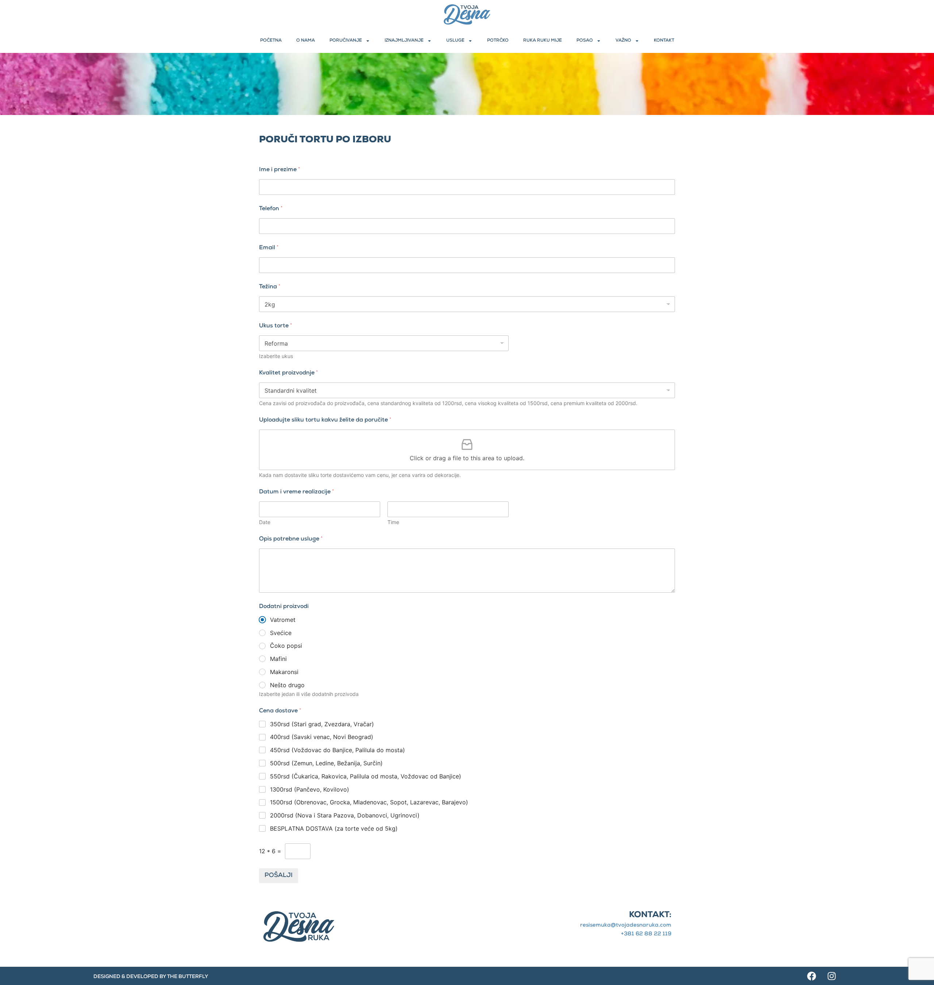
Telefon (271, 209)
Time (393, 522)
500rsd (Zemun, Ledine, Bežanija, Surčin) (326, 763)
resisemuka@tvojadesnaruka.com (625, 925)
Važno (623, 41)
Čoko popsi (286, 645)
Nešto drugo (287, 685)
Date (264, 522)
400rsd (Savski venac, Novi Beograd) (321, 736)
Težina (270, 287)
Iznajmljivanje (404, 41)
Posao (584, 41)
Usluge (455, 41)
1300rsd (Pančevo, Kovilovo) (309, 789)
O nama (305, 41)
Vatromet (283, 619)
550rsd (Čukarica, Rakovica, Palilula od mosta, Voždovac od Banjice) (365, 776)
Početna (271, 41)
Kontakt (664, 41)
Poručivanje (345, 41)
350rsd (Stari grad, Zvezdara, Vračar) (322, 724)
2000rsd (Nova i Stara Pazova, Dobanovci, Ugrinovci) (345, 815)
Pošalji (279, 876)
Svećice (281, 632)
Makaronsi (284, 672)
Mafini (278, 658)
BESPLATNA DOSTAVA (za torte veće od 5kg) (334, 828)
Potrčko (498, 41)
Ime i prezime (279, 170)
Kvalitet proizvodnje (288, 373)
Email (269, 248)
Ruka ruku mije (542, 41)
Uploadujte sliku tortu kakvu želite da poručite (325, 420)
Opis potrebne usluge (291, 539)
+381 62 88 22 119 (646, 934)
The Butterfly (187, 977)
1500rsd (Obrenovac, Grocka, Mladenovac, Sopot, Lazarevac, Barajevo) (369, 802)
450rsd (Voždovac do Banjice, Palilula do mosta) (337, 750)
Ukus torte (275, 326)
